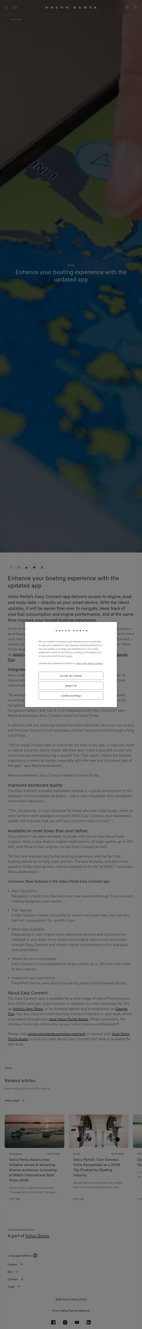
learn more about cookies (89, 663)
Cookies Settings (71, 695)
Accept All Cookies (71, 675)
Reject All (71, 685)
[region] (71, 664)
